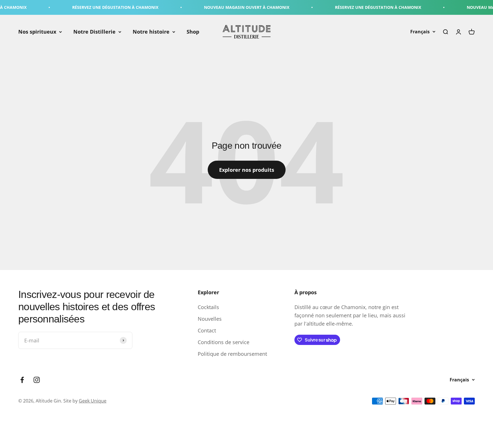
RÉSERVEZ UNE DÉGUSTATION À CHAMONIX (105, 7)
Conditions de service (223, 342)
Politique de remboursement (232, 353)
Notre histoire (151, 31)
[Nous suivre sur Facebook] (22, 380)
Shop (193, 31)
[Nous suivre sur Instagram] (37, 380)
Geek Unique (92, 401)
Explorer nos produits (246, 169)
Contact (207, 330)
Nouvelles (210, 318)
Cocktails (208, 307)
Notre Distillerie (94, 31)
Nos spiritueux (37, 31)
